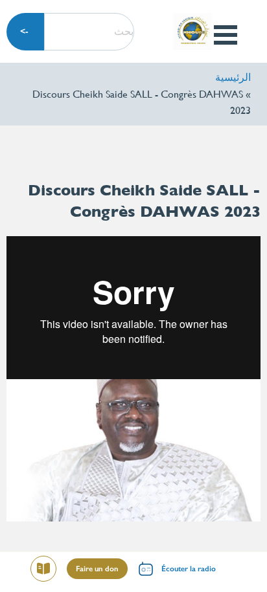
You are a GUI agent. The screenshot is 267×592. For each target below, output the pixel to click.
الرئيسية (233, 77)
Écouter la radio (188, 568)
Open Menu (225, 35)
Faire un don (97, 568)
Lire (38, 570)
